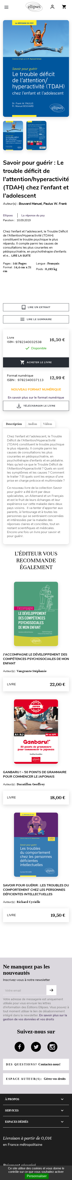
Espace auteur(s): (36, 1078)
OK (51, 990)
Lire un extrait (39, 307)
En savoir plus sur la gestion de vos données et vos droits (35, 1017)
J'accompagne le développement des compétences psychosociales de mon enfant (36, 659)
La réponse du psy (33, 215)
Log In (52, 7)
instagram (52, 1047)
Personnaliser (37, 1176)
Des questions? (33, 1064)
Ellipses (8, 215)
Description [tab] (14, 424)
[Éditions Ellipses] (34, 7)
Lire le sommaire (39, 319)
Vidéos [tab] (47, 424)
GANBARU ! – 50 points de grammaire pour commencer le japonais (34, 774)
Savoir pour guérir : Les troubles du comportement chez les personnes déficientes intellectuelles (36, 889)
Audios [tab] (32, 424)
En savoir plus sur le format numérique (36, 397)
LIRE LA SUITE (21, 256)
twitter (36, 1047)
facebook (20, 1047)
